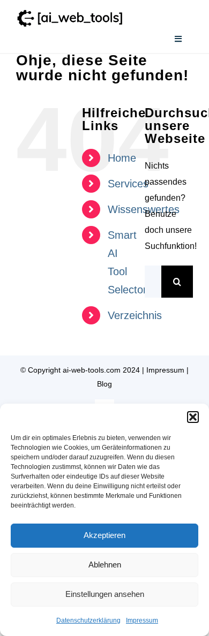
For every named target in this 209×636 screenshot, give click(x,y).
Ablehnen (104, 564)
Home (122, 158)
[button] (193, 417)
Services (128, 184)
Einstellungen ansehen (104, 594)
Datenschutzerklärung (88, 620)
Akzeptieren (104, 535)
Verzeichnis (135, 315)
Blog (104, 384)
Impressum (142, 620)
